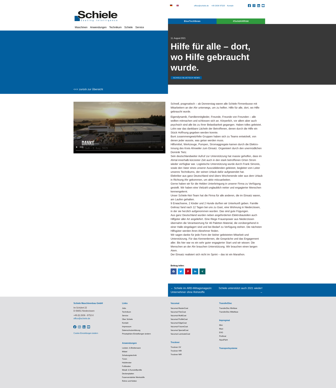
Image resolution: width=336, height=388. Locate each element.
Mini (221, 325)
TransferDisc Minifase (228, 308)
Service (139, 27)
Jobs (124, 308)
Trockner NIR (176, 354)
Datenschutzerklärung (131, 330)
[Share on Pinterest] (188, 271)
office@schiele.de (201, 6)
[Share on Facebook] (174, 271)
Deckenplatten (128, 374)
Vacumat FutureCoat (179, 326)
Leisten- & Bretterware (131, 348)
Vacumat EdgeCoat (179, 323)
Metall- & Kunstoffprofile (132, 370)
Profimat (222, 336)
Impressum (126, 326)
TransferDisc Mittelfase (228, 312)
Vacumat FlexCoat (178, 312)
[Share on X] (181, 271)
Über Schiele (127, 319)
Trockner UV (176, 347)
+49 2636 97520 (218, 6)
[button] (249, 5)
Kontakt (230, 6)
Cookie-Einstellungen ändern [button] (86, 333)
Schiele (128, 27)
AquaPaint (223, 340)
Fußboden (126, 366)
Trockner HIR (176, 351)
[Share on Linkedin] (195, 271)
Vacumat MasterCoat (179, 308)
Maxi (221, 329)
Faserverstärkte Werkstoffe (133, 377)
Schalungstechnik (129, 355)
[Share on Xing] (202, 271)
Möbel (124, 352)
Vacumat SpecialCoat (179, 330)
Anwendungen (98, 27)
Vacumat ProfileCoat (179, 319)
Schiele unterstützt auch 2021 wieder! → (240, 290)
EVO (221, 332)
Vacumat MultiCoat (178, 315)
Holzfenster (127, 363)
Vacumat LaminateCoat (180, 334)
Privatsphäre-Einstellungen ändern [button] (136, 334)
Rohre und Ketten (129, 381)
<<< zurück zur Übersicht (88, 89)
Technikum (115, 27)
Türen (124, 359)
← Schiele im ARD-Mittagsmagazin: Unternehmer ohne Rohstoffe (191, 290)
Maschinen (81, 27)
